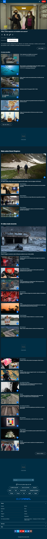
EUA (16, 490)
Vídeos (2, 516)
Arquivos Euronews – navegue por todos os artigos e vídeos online (34, 519)
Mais (2, 526)
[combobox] (23, 480)
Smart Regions (4, 179)
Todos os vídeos (40, 453)
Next (2, 511)
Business (2, 508)
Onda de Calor (23, 490)
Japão (29, 493)
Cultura (25, 513)
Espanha (35, 487)
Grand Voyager (23, 315)
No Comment (4, 252)
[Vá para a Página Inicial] (4, 1)
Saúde (10, 490)
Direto (43, 1)
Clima (21, 303)
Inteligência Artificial (34, 490)
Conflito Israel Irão (14, 487)
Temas (2, 503)
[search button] (33, 480)
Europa (2, 506)
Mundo (21, 280)
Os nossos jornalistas (5, 518)
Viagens (2, 513)
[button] (6, 124)
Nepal (35, 493)
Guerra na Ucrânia (25, 487)
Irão (24, 493)
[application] (23, 16)
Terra (25, 508)
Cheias (11, 493)
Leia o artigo (40, 48)
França (18, 493)
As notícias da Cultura (24, 256)
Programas (26, 516)
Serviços (3, 523)
